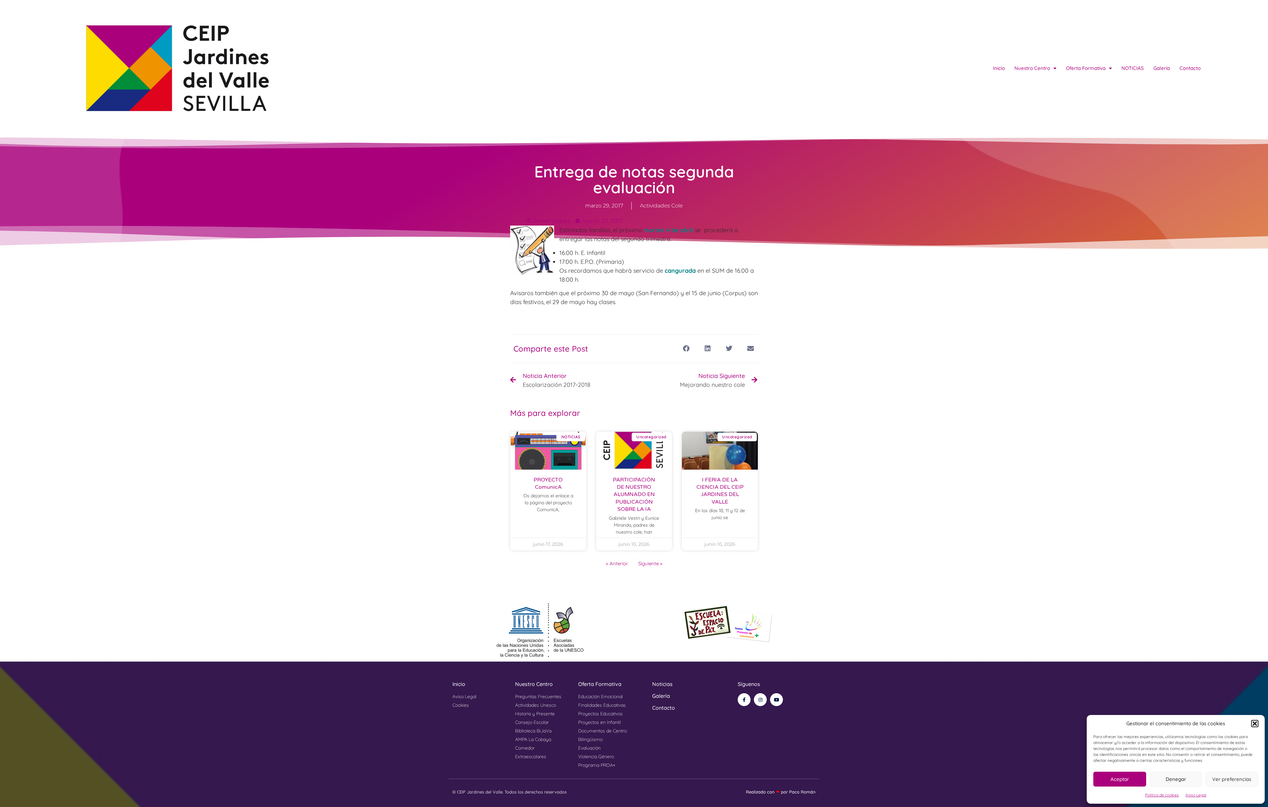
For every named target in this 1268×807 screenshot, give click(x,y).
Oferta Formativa (1086, 68)
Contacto (1190, 68)
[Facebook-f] (744, 699)
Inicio (999, 68)
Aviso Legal (1195, 794)
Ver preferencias (1231, 779)
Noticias (662, 684)
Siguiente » (650, 563)
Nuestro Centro (1032, 68)
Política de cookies (1162, 794)
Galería (1161, 68)
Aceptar (1119, 779)
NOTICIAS (1132, 68)
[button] (1254, 723)
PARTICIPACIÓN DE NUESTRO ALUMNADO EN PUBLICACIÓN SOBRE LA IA (634, 495)
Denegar (1176, 779)
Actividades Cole (661, 205)
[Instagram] (760, 699)
